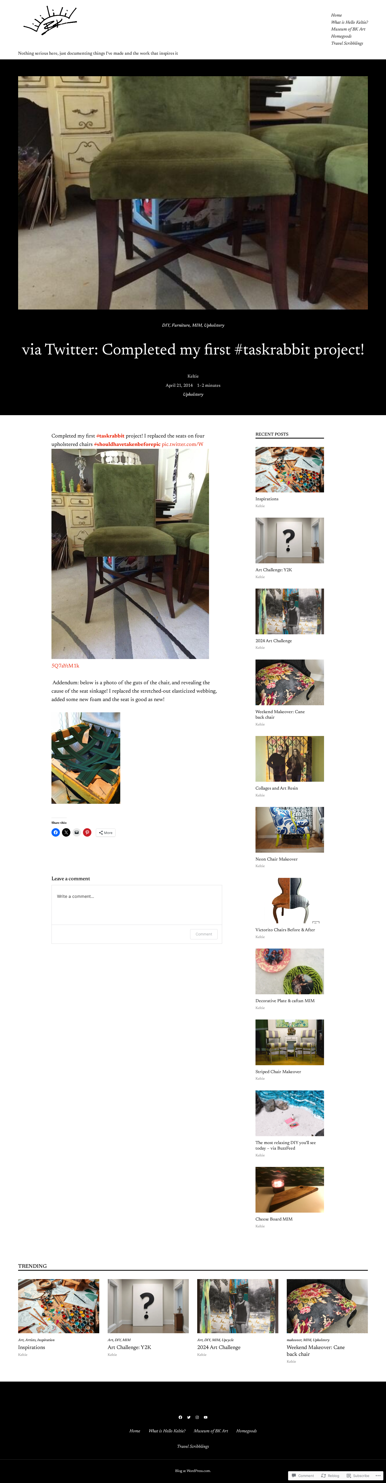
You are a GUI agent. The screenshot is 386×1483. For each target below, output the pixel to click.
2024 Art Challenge (273, 641)
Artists (30, 1340)
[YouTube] (206, 1417)
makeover (294, 1340)
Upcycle (228, 1340)
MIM (197, 325)
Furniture (181, 325)
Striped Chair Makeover (278, 1072)
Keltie (193, 376)
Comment (204, 934)
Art (21, 1340)
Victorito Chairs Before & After (285, 930)
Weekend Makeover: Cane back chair (280, 715)
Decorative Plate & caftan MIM (285, 1001)
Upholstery (214, 325)
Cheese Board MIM (274, 1219)
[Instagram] (197, 1417)
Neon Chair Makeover (276, 859)
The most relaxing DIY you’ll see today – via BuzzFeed (285, 1146)
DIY (166, 325)
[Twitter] (189, 1417)
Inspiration (46, 1340)
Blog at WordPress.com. (193, 1471)
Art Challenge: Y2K (273, 570)
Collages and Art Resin (276, 788)
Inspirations (266, 499)
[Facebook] (180, 1417)
